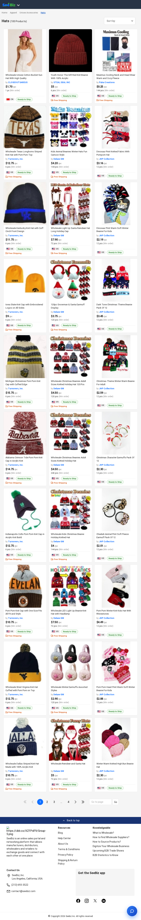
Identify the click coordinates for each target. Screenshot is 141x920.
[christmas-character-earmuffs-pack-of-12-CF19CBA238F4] (116, 433)
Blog (60, 832)
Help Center (64, 838)
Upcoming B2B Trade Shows (108, 850)
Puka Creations (107, 82)
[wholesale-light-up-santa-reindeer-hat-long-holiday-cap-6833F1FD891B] (70, 203)
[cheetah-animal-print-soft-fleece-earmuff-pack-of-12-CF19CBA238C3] (116, 509)
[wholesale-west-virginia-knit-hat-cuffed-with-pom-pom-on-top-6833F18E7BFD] (25, 662)
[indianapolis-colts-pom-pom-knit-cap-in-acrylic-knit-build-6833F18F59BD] (25, 509)
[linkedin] (103, 901)
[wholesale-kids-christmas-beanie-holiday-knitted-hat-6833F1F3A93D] (70, 509)
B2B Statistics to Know (105, 855)
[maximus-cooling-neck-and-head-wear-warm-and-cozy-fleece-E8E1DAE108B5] (116, 50)
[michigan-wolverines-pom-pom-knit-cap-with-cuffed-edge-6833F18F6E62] (25, 356)
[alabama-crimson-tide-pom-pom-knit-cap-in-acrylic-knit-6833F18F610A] (25, 433)
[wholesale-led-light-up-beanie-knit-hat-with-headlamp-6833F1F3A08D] (70, 586)
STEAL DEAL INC (61, 82)
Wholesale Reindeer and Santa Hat (68, 763)
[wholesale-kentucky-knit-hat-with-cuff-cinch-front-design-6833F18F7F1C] (25, 203)
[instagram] (86, 901)
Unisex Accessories (29, 13)
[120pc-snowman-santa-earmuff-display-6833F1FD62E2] (70, 280)
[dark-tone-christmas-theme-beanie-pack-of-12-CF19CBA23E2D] (116, 280)
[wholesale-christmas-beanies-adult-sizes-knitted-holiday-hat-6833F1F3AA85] (70, 433)
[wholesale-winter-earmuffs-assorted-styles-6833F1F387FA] (70, 662)
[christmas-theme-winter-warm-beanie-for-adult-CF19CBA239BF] (116, 356)
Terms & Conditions (69, 849)
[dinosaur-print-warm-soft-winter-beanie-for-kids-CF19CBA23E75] (116, 203)
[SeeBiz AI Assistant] (132, 911)
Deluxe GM (58, 159)
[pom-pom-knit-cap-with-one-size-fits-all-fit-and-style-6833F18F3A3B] (25, 586)
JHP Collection (106, 159)
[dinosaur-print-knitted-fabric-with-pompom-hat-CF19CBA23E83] (116, 127)
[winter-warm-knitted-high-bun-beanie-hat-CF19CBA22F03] (116, 739)
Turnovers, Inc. (15, 159)
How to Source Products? (107, 841)
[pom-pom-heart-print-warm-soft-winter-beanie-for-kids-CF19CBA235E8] (116, 662)
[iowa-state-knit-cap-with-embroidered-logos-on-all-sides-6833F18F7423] (25, 280)
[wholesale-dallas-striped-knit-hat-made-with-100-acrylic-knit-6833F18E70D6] (25, 739)
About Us (63, 843)
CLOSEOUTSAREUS (18, 82)
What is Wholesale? (103, 832)
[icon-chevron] (33, 802)
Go (115, 802)
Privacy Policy (65, 854)
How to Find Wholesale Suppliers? (111, 837)
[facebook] (78, 901)
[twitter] (95, 901)
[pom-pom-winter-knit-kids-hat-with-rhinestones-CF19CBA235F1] (116, 586)
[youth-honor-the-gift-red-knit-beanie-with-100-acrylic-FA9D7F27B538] (70, 50)
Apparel (13, 13)
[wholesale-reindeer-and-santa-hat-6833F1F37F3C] (70, 739)
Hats (43, 13)
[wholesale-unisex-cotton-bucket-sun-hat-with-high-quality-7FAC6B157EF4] (25, 50)
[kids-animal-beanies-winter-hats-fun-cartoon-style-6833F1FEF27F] (70, 127)
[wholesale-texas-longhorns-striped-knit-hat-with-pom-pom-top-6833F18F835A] (25, 127)
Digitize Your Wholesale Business (111, 846)
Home (4, 13)
